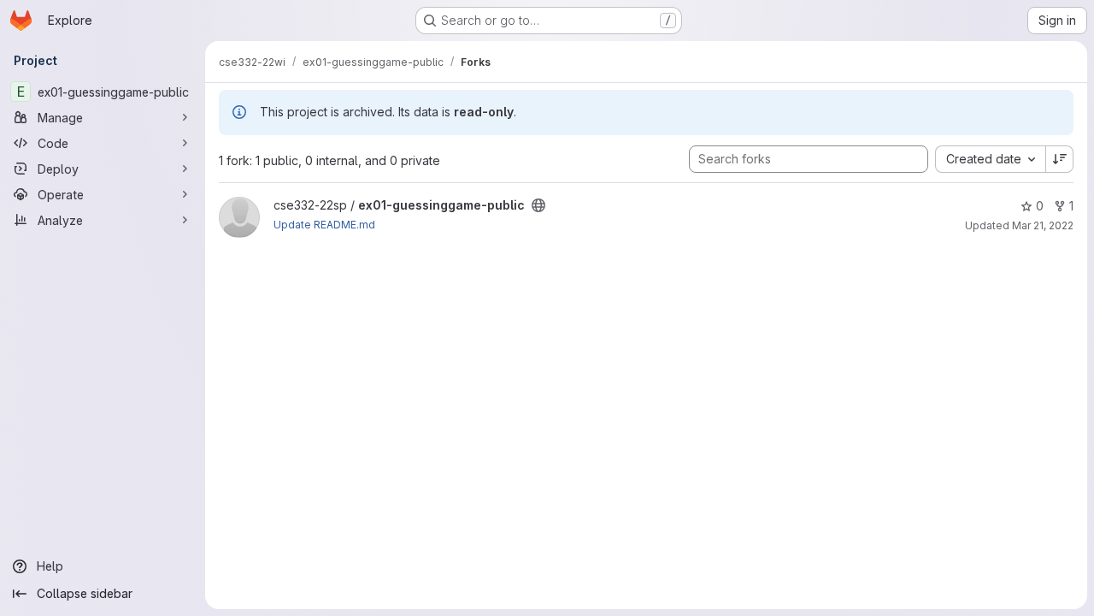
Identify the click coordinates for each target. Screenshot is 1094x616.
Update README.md (324, 224)
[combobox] (990, 159)
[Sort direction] (1059, 159)
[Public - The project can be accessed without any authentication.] (538, 205)
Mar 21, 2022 (1042, 225)
